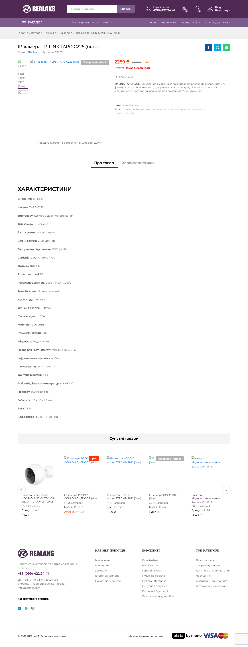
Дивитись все (205, 560)
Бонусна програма (154, 586)
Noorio (36, 510)
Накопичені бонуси (108, 581)
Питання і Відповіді (155, 591)
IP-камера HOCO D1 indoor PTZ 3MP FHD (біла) (124, 496)
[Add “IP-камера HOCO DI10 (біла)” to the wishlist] (170, 487)
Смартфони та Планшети (212, 581)
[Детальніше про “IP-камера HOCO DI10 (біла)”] (153, 487)
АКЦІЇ (152, 22)
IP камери (135, 105)
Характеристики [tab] (138, 163)
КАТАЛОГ (35, 22)
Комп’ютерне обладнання (213, 570)
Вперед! (125, 9)
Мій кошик (102, 565)
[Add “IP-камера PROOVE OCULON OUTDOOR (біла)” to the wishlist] (85, 487)
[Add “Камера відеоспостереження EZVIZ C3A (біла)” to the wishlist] (212, 487)
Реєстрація (222, 10)
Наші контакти (152, 565)
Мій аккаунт (103, 560)
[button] (26, 487)
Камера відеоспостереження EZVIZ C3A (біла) (206, 498)
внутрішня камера (157, 109)
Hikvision (207, 510)
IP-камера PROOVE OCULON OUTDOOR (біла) (81, 496)
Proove (78, 507)
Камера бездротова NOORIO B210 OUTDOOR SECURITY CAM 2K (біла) (38, 498)
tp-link (140, 109)
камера (200, 109)
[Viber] (32, 608)
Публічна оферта (153, 575)
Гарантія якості (152, 570)
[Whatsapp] (26, 608)
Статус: (119, 68)
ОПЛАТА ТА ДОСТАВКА (214, 22)
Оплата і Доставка (154, 581)
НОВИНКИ (169, 22)
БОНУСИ (188, 22)
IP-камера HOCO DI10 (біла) (163, 496)
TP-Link (32, 52)
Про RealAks (150, 560)
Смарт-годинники (208, 565)
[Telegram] (19, 608)
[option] (39, 489)
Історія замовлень (107, 575)
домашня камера (182, 109)
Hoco (120, 507)
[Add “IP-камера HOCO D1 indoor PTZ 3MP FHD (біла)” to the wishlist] (127, 487)
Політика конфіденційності (160, 596)
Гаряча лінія (161, 7)
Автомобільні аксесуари (212, 586)
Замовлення (103, 570)
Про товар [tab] (104, 163)
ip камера (128, 109)
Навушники (204, 575)
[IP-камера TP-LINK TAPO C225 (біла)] (208, 47)
